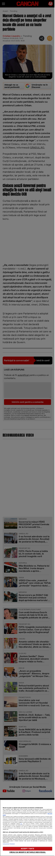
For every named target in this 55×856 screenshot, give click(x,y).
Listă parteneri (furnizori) (9, 844)
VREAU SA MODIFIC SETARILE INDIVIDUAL (26, 852)
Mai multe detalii (12, 815)
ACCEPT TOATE (26, 849)
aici (30, 823)
